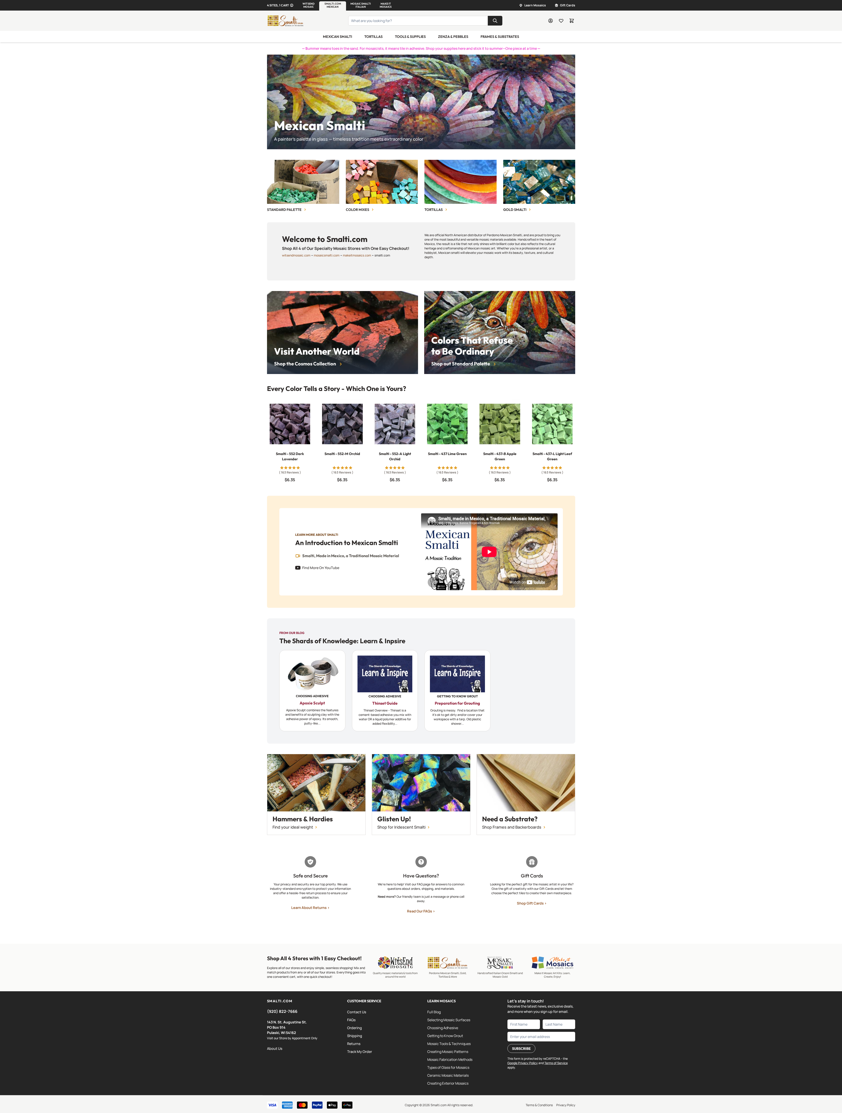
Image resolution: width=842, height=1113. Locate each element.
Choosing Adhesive (442, 1027)
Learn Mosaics (535, 5)
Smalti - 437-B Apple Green (499, 456)
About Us (274, 1048)
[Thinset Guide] (385, 690)
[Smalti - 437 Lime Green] (447, 424)
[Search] (495, 21)
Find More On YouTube (320, 567)
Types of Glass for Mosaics (448, 1067)
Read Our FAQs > (421, 911)
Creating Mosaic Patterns (447, 1051)
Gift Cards (567, 5)
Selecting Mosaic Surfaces (448, 1019)
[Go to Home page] (285, 21)
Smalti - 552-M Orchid (342, 453)
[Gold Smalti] (539, 182)
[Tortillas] (460, 182)
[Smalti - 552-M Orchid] (342, 424)
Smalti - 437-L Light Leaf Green (552, 456)
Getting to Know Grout (445, 1035)
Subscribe (521, 1048)
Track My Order (359, 1051)
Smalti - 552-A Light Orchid (395, 456)
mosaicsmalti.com (326, 255)
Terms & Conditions (539, 1105)
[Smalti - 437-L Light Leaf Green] (552, 424)
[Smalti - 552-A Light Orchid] (394, 424)
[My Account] (550, 20)
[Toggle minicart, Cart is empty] (571, 20)
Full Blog (434, 1012)
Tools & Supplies (410, 36)
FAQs (351, 1019)
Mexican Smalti (337, 36)
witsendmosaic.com (296, 255)
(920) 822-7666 (282, 1011)
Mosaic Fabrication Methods (449, 1059)
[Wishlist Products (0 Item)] (561, 20)
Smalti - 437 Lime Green (447, 453)
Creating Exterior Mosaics (447, 1083)
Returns (353, 1043)
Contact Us (356, 1012)
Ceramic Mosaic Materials (448, 1075)
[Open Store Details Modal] (291, 5)
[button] (308, 5)
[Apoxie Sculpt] (312, 690)
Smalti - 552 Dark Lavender (290, 456)
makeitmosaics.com (357, 255)
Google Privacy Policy (522, 1063)
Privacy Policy (565, 1105)
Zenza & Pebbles (453, 36)
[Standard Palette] (303, 182)
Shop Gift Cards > (532, 903)
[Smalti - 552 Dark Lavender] (290, 424)
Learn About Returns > (310, 907)
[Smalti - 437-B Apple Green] (499, 424)
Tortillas (373, 36)
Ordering (354, 1027)
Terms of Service (556, 1063)
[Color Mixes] (382, 182)
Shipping (354, 1035)
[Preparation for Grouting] (457, 690)
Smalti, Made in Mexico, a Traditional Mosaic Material (350, 556)
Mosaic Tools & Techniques (449, 1043)
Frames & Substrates (500, 36)
